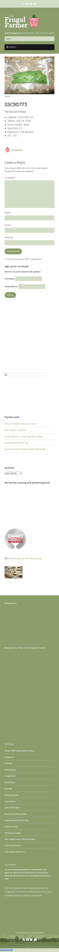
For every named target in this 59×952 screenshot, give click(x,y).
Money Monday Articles (15, 814)
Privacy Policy (11, 826)
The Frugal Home (12, 845)
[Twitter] (31, 4)
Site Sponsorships (13, 833)
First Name (10, 278)
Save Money (10, 769)
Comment (11, 177)
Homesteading (11, 795)
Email (8, 225)
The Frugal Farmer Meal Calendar (20, 839)
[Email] (35, 4)
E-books (8, 763)
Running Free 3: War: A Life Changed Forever (25, 647)
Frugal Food (10, 776)
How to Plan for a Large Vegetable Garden (24, 436)
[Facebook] (27, 4)
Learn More (10, 801)
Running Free (11, 603)
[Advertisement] (29, 334)
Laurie (18, 149)
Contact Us (9, 757)
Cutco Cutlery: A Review (15, 430)
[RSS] (24, 4)
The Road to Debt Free (15, 851)
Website (9, 237)
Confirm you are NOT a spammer (24, 259)
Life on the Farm (12, 807)
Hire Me (8, 788)
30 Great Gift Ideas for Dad (16, 442)
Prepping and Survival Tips (17, 820)
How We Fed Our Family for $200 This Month (25, 449)
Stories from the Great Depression (20, 423)
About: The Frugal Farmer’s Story (19, 750)
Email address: (11, 286)
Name (8, 212)
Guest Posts (10, 782)
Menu (12, 47)
